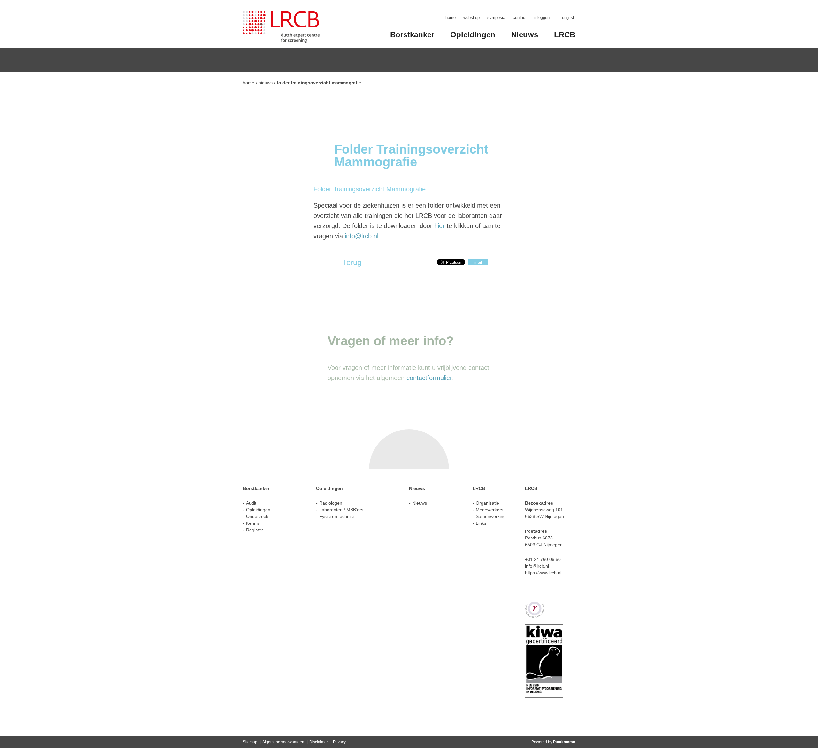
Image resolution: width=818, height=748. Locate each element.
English (568, 17)
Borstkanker (412, 34)
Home (450, 17)
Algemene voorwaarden (283, 742)
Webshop (471, 17)
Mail (478, 262)
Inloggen (542, 17)
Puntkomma (564, 742)
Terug (352, 262)
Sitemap (250, 742)
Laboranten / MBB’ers (341, 509)
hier (439, 225)
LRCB (564, 34)
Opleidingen (472, 34)
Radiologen (330, 503)
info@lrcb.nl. (362, 236)
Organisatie (487, 503)
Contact (520, 17)
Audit (251, 503)
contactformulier (429, 377)
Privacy (339, 742)
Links (481, 523)
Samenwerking (491, 516)
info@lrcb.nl (537, 566)
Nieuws (524, 34)
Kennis (253, 523)
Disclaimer (318, 742)
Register (254, 529)
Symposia (496, 17)
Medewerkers (489, 509)
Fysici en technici (336, 516)
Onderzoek (257, 516)
